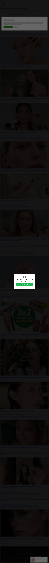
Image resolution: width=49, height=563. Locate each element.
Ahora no (24, 286)
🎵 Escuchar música (24, 284)
